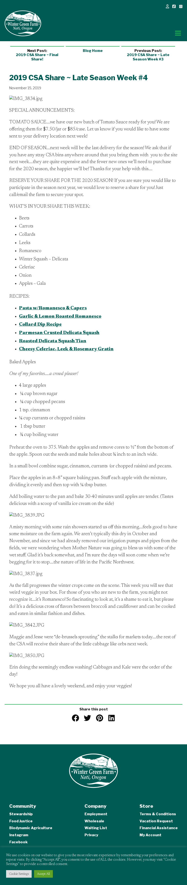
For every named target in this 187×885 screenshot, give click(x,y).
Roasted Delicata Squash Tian (52, 341)
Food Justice (21, 821)
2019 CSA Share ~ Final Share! (37, 55)
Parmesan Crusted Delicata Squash (59, 333)
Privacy (91, 835)
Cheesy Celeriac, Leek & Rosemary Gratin (66, 349)
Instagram (18, 835)
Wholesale (94, 821)
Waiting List (95, 828)
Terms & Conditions (158, 814)
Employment (95, 814)
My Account (150, 835)
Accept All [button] (43, 873)
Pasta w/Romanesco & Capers (53, 308)
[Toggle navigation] (178, 33)
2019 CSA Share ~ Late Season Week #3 (148, 55)
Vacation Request (156, 821)
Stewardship (21, 814)
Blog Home (93, 51)
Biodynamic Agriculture (30, 828)
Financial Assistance (159, 828)
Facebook (18, 842)
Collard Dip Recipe (40, 324)
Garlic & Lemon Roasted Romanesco (60, 316)
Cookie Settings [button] (19, 873)
